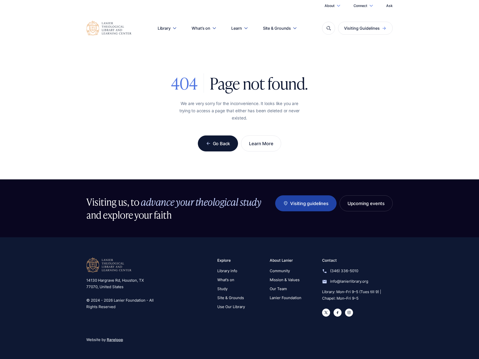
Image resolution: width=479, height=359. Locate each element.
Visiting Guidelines (362, 28)
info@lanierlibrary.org (349, 281)
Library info (227, 270)
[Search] (328, 28)
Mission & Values (285, 279)
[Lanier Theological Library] (108, 265)
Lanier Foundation (285, 297)
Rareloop (115, 339)
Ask (389, 5)
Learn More (261, 143)
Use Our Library (231, 306)
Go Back (221, 143)
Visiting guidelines (309, 203)
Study (222, 288)
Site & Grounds (277, 28)
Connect (360, 5)
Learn (236, 28)
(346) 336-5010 (344, 270)
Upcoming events (366, 203)
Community (280, 270)
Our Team (278, 288)
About (330, 5)
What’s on (201, 28)
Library (164, 28)
